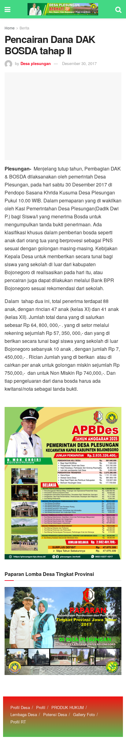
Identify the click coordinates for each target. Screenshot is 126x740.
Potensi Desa (55, 714)
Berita (24, 27)
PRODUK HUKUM (67, 707)
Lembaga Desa (23, 714)
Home (10, 27)
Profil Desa (20, 707)
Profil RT (18, 722)
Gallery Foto (84, 714)
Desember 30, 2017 (79, 63)
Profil (40, 707)
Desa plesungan (35, 63)
